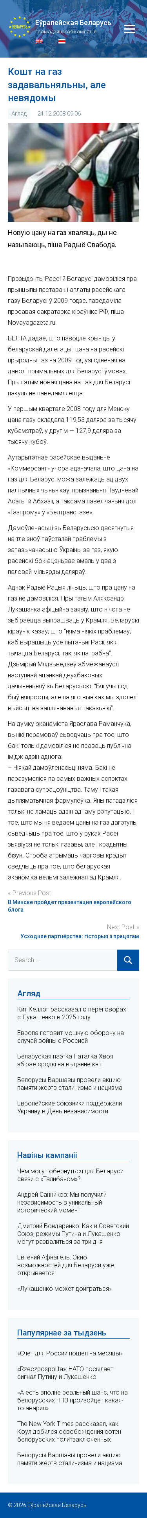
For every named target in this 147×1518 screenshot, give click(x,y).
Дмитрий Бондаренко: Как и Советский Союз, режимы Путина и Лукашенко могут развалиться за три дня (73, 1233)
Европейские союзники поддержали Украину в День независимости (69, 1107)
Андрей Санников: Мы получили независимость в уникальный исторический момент (62, 1202)
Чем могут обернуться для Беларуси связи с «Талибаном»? (70, 1175)
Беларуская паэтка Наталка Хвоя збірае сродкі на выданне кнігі (65, 1060)
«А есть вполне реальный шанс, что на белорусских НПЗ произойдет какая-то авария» (72, 1400)
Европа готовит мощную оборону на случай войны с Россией (70, 1036)
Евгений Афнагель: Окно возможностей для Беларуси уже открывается (65, 1265)
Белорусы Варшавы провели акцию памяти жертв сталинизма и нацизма (69, 1083)
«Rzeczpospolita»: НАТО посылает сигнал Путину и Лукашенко (65, 1372)
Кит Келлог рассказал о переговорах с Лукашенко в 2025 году (71, 1013)
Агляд (19, 113)
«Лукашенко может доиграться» (64, 1288)
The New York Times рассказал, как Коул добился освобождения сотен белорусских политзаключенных (69, 1431)
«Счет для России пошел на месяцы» (70, 1353)
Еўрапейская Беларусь (73, 22)
